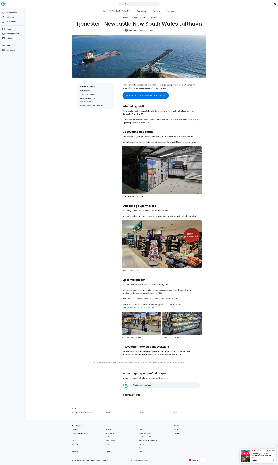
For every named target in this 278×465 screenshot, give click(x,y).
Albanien (75, 452)
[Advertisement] (95, 127)
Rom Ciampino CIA (145, 437)
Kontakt (176, 433)
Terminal (156, 11)
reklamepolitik (179, 362)
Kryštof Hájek (133, 30)
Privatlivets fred (96, 460)
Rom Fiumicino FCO (111, 433)
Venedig (141, 444)
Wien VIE (108, 429)
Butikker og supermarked (88, 98)
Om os (176, 429)
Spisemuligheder (85, 102)
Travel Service (110, 441)
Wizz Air (74, 441)
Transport (141, 11)
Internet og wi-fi (85, 91)
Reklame (105, 460)
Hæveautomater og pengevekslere (91, 105)
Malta (107, 444)
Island (74, 448)
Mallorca (142, 448)
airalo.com (144, 122)
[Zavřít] (276, 446)
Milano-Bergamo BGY (146, 433)
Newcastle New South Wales (139, 18)
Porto (140, 452)
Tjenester (171, 11)
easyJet (74, 437)
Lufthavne (125, 18)
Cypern (107, 452)
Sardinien (108, 437)
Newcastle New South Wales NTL (116, 11)
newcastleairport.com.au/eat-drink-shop (140, 307)
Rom (107, 448)
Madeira (75, 444)
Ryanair (141, 429)
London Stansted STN (79, 433)
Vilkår (87, 460)
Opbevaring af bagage (87, 94)
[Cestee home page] (6, 4)
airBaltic (75, 429)
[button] (161, 385)
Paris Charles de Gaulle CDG (148, 441)
